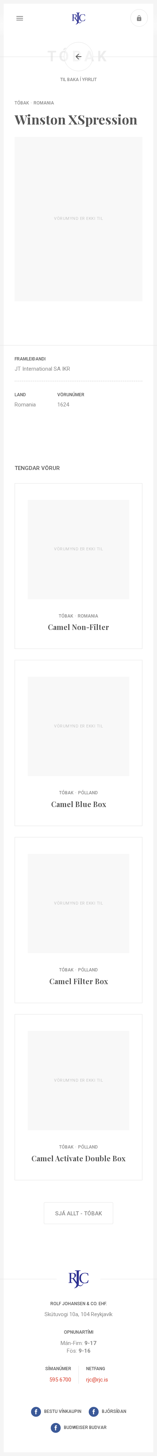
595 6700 (60, 1379)
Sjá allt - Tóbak (78, 1213)
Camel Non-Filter (78, 566)
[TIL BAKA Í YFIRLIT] (78, 56)
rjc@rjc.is (97, 1379)
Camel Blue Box (78, 743)
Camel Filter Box (78, 920)
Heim (78, 18)
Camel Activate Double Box (78, 1097)
